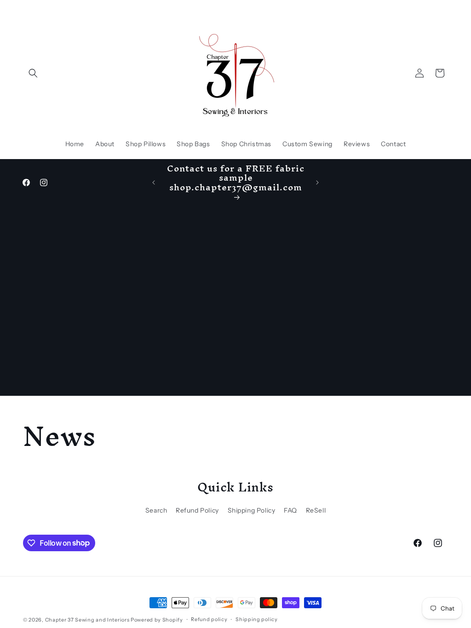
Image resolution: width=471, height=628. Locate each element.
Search (156, 510)
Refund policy (209, 619)
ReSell (316, 510)
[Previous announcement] (154, 182)
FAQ (290, 510)
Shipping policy (257, 619)
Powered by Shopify (157, 620)
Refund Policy (197, 510)
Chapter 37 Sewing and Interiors (88, 620)
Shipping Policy (252, 510)
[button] (33, 73)
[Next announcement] (317, 182)
